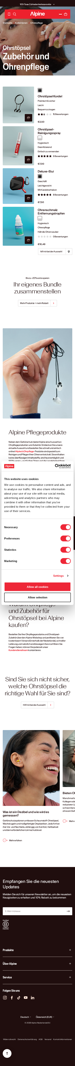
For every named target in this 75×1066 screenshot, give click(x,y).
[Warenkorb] (65, 14)
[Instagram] (5, 997)
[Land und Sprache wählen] (60, 14)
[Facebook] (12, 997)
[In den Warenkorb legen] (28, 117)
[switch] (65, 538)
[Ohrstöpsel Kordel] (18, 105)
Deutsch (24, 1017)
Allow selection (37, 597)
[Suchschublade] (14, 14)
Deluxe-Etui (46, 171)
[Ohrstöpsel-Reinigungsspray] (18, 145)
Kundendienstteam (18, 650)
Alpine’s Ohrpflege (24, 451)
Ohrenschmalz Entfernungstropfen (51, 211)
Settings (58, 575)
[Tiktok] (19, 997)
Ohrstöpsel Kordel (50, 96)
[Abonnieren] (68, 911)
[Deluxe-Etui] (18, 186)
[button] (54, 3)
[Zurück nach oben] (7, 1053)
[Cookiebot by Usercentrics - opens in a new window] (55, 466)
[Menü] (9, 14)
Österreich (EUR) (44, 1017)
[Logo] (37, 14)
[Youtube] (25, 997)
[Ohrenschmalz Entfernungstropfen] (18, 226)
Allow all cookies (37, 586)
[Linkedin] (32, 997)
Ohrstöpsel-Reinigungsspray (49, 131)
